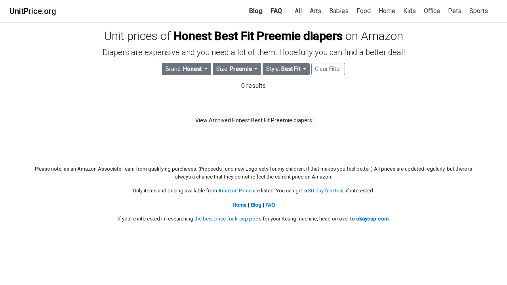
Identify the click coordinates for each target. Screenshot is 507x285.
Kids (409, 11)
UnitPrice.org (33, 11)
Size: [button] (234, 69)
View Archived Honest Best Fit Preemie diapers (253, 120)
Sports (478, 11)
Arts (315, 11)
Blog (256, 11)
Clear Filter (328, 69)
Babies (339, 11)
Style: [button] (283, 69)
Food (363, 11)
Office (432, 11)
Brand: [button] (184, 69)
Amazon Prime (235, 191)
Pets (454, 11)
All (298, 11)
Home (387, 11)
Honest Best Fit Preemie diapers (258, 36)
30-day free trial (325, 191)
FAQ (276, 11)
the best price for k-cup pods (227, 219)
